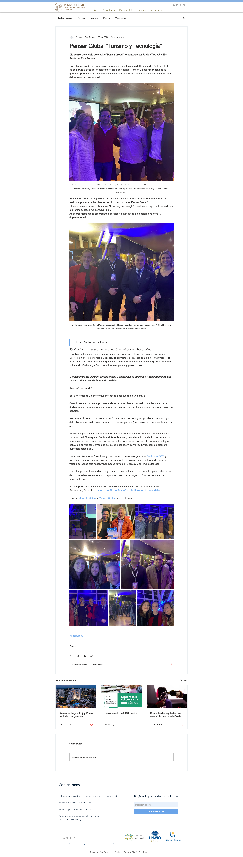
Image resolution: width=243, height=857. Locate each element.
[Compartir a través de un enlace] (91, 655)
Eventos (94, 18)
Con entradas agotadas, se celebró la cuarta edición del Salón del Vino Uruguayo (166, 715)
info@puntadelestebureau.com (75, 802)
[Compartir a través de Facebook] (70, 655)
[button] (95, 9)
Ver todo (184, 680)
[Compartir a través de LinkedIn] (84, 655)
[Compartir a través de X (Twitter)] (77, 655)
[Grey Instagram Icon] (183, 5)
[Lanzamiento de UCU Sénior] (121, 696)
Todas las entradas (63, 18)
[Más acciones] (172, 37)
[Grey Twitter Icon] (177, 5)
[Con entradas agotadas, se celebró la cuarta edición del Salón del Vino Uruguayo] (167, 696)
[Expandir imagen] (82, 521)
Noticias (81, 18)
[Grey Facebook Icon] (180, 5)
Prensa (106, 18)
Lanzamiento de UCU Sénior (121, 713)
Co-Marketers (145, 852)
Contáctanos (69, 785)
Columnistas (120, 18)
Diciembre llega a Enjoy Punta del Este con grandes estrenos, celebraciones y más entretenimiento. (76, 715)
